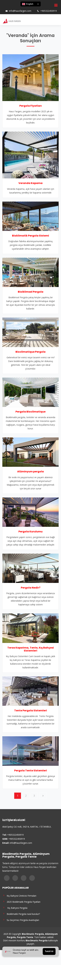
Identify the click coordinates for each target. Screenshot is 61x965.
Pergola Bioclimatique (30, 411)
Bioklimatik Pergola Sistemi (30, 235)
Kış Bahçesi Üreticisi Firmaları (20, 895)
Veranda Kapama (30, 183)
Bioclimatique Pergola (30, 352)
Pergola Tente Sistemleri (30, 770)
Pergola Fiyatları (30, 106)
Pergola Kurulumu (30, 531)
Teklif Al (49, 951)
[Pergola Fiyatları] (30, 77)
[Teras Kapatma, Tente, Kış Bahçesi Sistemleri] (30, 628)
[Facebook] (5, 7)
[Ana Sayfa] (11, 21)
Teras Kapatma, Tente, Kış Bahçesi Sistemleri (30, 649)
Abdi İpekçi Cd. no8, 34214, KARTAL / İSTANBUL (26, 826)
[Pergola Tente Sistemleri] (30, 751)
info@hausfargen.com (20, 11)
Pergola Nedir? (30, 587)
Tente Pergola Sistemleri (30, 710)
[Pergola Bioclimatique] (30, 392)
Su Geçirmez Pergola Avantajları (22, 920)
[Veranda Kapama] (30, 155)
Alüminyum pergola (30, 471)
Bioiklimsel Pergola (30, 292)
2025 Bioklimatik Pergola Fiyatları (22, 901)
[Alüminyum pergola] (30, 452)
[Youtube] (13, 7)
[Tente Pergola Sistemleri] (30, 690)
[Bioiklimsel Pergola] (30, 272)
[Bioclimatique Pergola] (30, 332)
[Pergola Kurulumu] (30, 512)
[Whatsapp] (17, 7)
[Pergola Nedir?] (30, 568)
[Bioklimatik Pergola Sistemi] (30, 216)
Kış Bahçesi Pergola (16, 907)
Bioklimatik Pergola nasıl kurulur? (22, 913)
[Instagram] (9, 7)
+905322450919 (48, 11)
